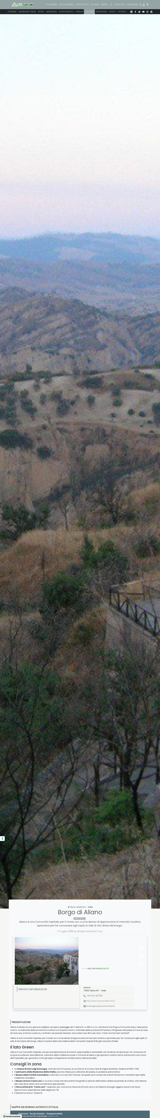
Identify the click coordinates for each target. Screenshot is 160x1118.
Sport (41, 11)
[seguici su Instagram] (147, 11)
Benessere (51, 11)
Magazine (132, 4)
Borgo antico (79, 918)
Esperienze (101, 11)
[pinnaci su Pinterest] (151, 11)
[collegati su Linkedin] (131, 11)
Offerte (122, 11)
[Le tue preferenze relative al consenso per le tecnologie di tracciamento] (2, 838)
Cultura (89, 11)
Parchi (79, 11)
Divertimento (66, 11)
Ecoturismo (66, 4)
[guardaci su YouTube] (143, 11)
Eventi (112, 11)
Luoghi (95, 4)
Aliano (73, 907)
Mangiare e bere (27, 11)
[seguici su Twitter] (139, 11)
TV (111, 4)
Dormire (12, 11)
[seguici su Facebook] (135, 11)
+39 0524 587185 (94, 995)
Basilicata (81, 907)
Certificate (82, 4)
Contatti (119, 4)
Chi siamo (51, 4)
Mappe (104, 4)
